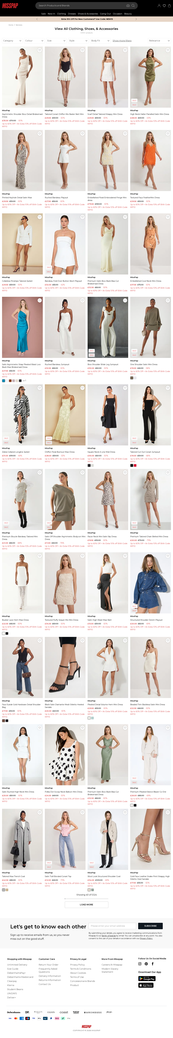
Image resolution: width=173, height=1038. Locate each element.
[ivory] (7, 380)
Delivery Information (50, 976)
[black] (20, 380)
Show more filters (122, 40)
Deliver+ (11, 997)
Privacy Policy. (146, 938)
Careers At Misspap (112, 965)
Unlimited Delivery (17, 965)
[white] (89, 718)
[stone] (7, 889)
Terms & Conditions (80, 969)
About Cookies (78, 973)
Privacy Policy (77, 965)
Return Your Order (48, 965)
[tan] (89, 889)
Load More (86, 905)
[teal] (3, 380)
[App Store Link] (147, 982)
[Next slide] (136, 19)
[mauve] (13, 380)
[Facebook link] (152, 963)
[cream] (16, 380)
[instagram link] (139, 963)
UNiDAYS (12, 993)
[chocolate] (10, 380)
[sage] (92, 718)
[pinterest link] (146, 963)
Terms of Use (77, 977)
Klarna (10, 985)
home (11, 25)
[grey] (3, 889)
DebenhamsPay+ (16, 973)
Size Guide (12, 969)
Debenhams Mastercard (20, 977)
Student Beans (15, 989)
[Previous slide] (37, 19)
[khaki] (131, 377)
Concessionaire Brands (82, 981)
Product (74, 985)
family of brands (109, 936)
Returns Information (50, 980)
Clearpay (12, 981)
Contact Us (45, 984)
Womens (19, 25)
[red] (135, 465)
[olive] (92, 889)
